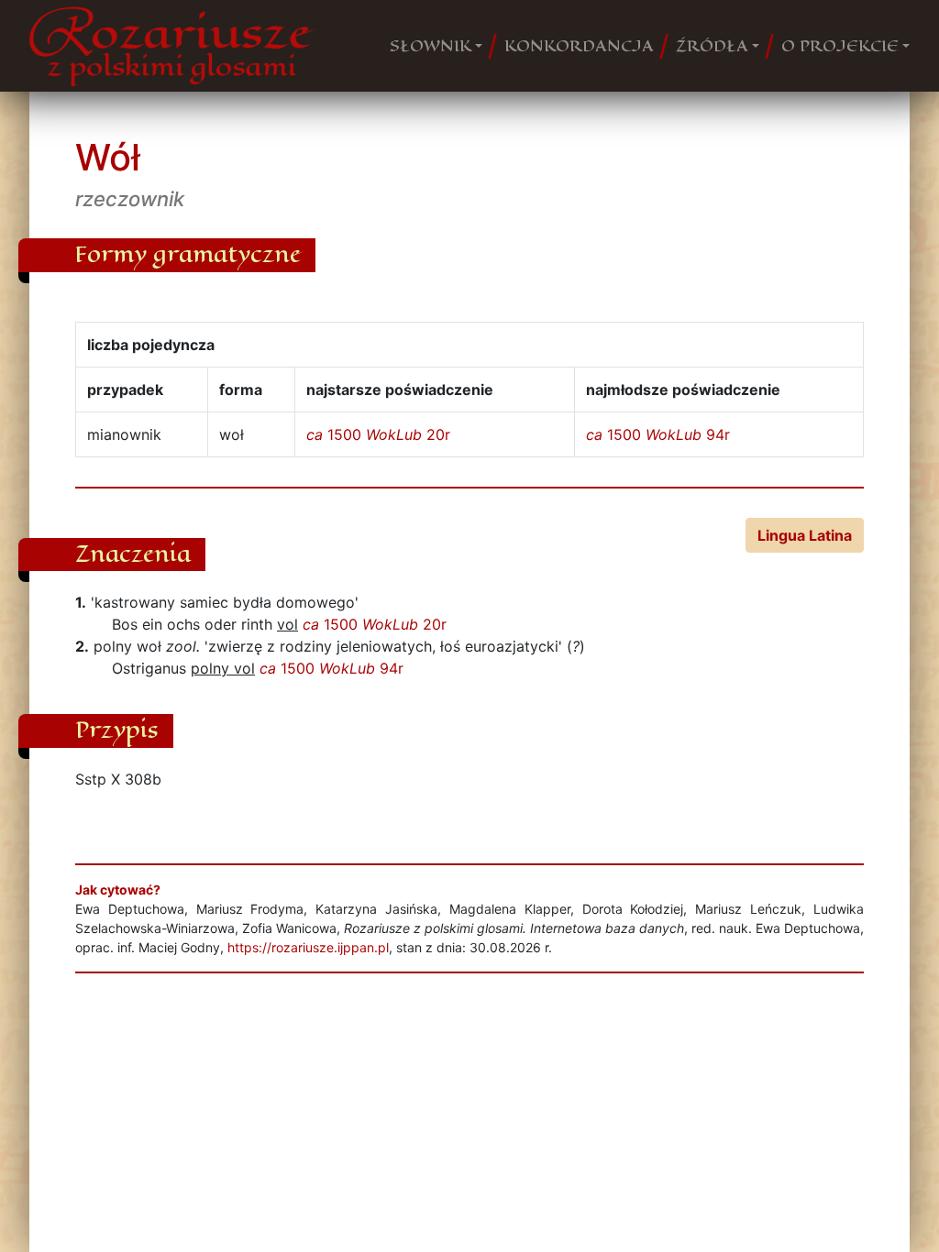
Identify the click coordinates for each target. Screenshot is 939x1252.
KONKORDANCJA (579, 46)
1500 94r (658, 434)
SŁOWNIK (430, 46)
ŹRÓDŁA (712, 46)
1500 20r (378, 434)
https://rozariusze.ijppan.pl (308, 947)
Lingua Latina (804, 535)
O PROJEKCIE (840, 46)
